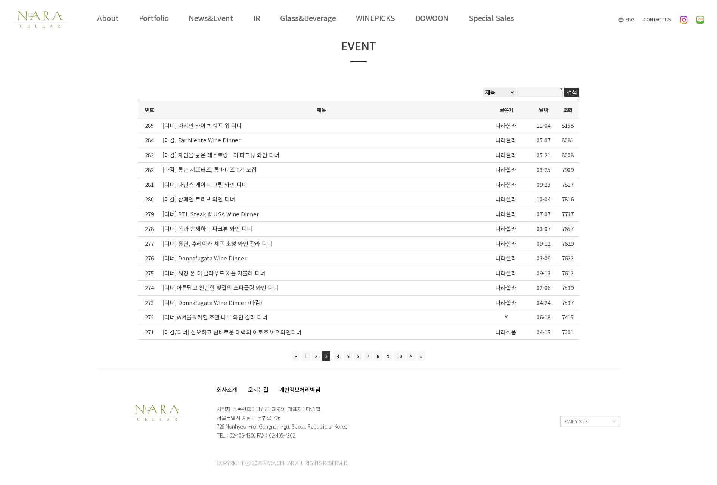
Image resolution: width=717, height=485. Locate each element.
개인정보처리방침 (299, 389)
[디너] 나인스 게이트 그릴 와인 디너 (204, 184)
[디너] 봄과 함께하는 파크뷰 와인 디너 (207, 228)
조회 (567, 110)
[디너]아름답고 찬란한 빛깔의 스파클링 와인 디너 (220, 287)
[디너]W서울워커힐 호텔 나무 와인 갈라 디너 (214, 317)
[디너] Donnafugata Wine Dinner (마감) (212, 302)
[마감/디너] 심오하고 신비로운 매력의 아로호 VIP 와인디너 (231, 332)
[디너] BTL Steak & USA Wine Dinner (210, 214)
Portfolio (154, 18)
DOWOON (431, 18)
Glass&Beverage (308, 18)
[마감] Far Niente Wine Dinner (201, 140)
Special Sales (491, 18)
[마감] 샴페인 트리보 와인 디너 (198, 199)
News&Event (211, 18)
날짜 (543, 110)
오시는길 (258, 389)
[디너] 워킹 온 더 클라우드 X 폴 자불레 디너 (213, 273)
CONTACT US (657, 19)
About (108, 18)
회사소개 (227, 389)
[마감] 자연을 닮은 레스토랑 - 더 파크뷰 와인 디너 (220, 155)
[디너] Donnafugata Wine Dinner (204, 258)
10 (399, 356)
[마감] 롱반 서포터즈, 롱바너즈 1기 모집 (209, 169)
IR (256, 18)
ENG (629, 19)
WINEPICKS (375, 18)
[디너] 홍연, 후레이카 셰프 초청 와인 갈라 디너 (217, 243)
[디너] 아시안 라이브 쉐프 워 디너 (202, 125)
